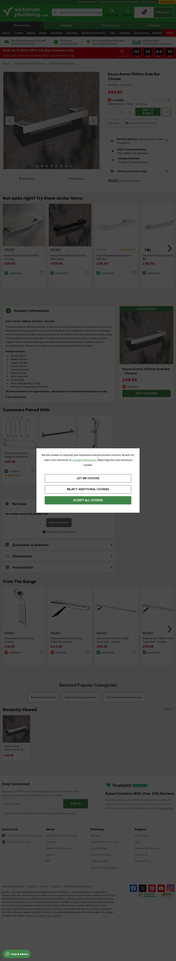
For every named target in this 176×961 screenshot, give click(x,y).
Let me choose (88, 478)
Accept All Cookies (88, 500)
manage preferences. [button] (84, 460)
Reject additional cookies (88, 489)
